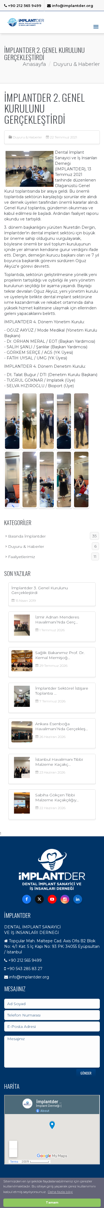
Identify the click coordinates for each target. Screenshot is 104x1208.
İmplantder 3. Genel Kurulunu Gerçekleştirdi (39, 590)
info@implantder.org (72, 5)
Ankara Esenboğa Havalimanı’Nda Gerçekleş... (61, 726)
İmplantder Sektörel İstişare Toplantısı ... (61, 690)
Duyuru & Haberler (27, 137)
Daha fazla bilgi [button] (60, 1192)
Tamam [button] (52, 1202)
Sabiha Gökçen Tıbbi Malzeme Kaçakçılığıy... (57, 797)
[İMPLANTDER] (25, 22)
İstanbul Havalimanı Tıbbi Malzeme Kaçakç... (59, 762)
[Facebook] (26, 899)
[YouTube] (52, 899)
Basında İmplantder (52, 536)
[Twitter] (39, 899)
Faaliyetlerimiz (52, 556)
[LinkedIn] (77, 899)
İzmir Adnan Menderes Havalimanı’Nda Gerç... (57, 619)
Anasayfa (34, 64)
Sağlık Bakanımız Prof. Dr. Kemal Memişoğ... (60, 655)
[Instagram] (64, 899)
